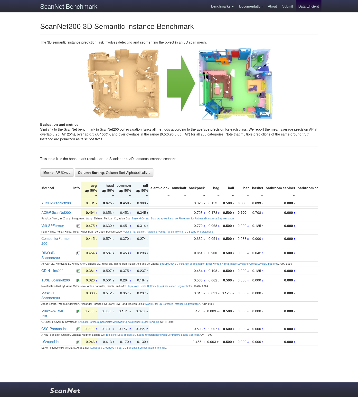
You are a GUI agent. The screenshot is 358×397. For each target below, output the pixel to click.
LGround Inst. (51, 341)
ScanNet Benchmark (68, 5)
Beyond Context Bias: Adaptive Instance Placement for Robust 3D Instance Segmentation (183, 218)
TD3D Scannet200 (55, 280)
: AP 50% (56, 172)
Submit (287, 6)
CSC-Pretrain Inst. (55, 328)
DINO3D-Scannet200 (50, 255)
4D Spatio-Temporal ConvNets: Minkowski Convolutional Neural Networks (118, 322)
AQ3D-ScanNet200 (56, 202)
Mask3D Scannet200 (50, 295)
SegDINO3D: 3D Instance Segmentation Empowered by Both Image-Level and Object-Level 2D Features (219, 263)
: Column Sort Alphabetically (113, 172)
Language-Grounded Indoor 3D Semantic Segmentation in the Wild (128, 347)
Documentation (251, 6)
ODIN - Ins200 (52, 270)
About (272, 6)
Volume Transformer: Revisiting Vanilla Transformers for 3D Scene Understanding (168, 231)
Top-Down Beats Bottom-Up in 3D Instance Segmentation (160, 286)
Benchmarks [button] (221, 6)
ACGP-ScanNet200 (56, 212)
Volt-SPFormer (52, 225)
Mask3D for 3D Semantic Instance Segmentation (172, 304)
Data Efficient (308, 6)
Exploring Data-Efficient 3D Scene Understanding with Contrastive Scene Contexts (152, 334)
